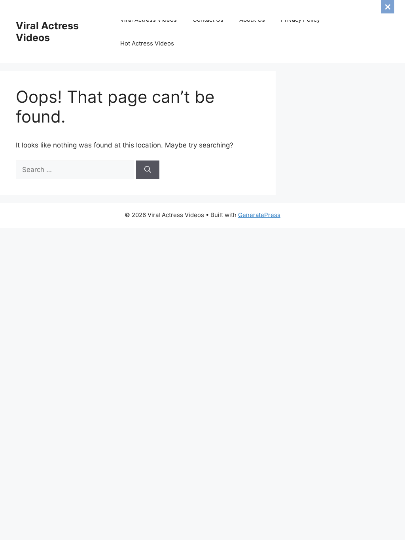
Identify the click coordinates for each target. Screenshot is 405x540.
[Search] (147, 169)
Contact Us (208, 19)
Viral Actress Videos (47, 31)
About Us (252, 19)
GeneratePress (259, 215)
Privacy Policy (300, 19)
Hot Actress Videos (147, 43)
